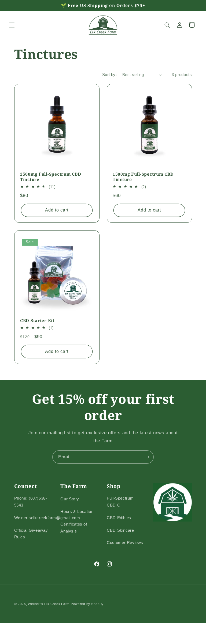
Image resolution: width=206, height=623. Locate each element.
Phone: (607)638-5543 (30, 501)
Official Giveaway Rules (31, 533)
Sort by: (109, 75)
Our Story (69, 499)
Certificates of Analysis (73, 527)
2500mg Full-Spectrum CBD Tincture (50, 177)
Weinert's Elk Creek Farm (48, 604)
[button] (12, 25)
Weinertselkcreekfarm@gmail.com (47, 518)
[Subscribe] (147, 456)
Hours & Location (76, 511)
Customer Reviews (125, 543)
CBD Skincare (120, 530)
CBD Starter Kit (37, 320)
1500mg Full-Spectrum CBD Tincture (143, 177)
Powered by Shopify (87, 604)
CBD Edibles (119, 518)
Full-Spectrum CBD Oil (120, 501)
